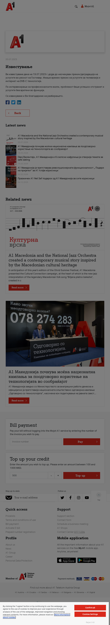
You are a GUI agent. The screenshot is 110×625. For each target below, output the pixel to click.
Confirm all (90, 608)
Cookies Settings (90, 614)
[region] (54, 613)
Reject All (90, 622)
